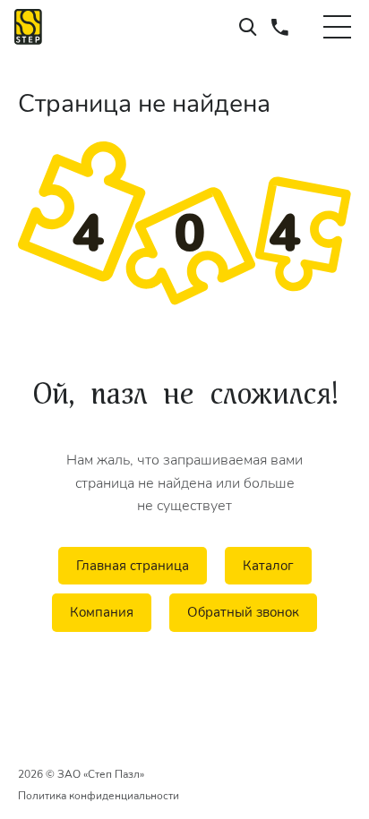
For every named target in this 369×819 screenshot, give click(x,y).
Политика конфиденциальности (98, 795)
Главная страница (132, 566)
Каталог (268, 566)
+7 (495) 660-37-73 (279, 27)
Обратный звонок (243, 612)
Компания (101, 612)
